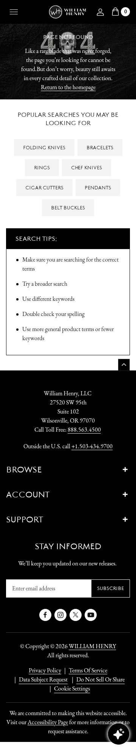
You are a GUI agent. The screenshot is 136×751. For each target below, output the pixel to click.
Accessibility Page (48, 722)
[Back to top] (124, 364)
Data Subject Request (43, 679)
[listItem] (97, 679)
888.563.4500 (84, 430)
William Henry (92, 646)
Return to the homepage (68, 87)
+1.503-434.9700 (92, 446)
